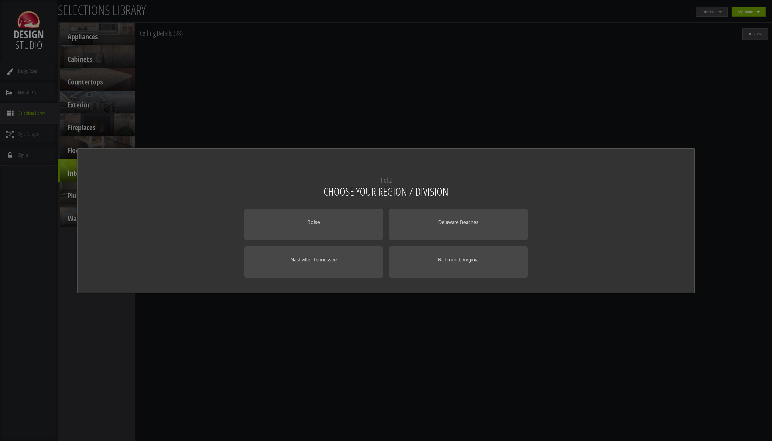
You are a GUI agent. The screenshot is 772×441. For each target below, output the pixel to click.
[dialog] (386, 220)
